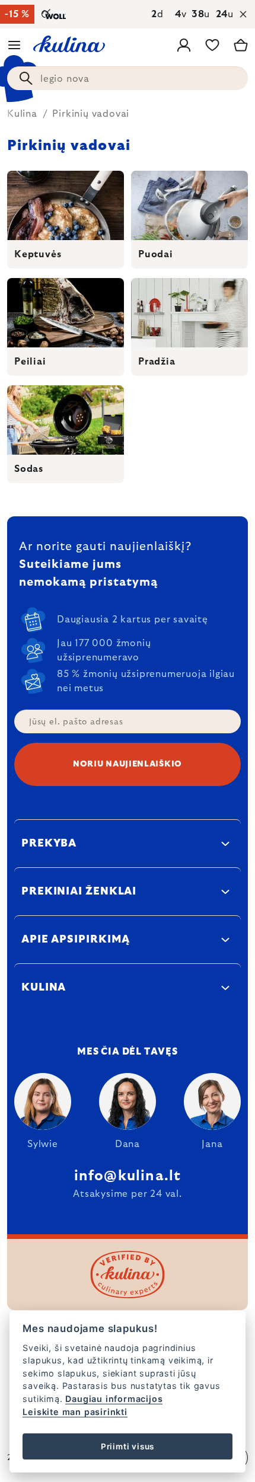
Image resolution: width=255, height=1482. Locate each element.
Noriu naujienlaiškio (127, 764)
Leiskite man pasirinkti (75, 1412)
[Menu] (14, 45)
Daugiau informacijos (113, 1399)
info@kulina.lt (127, 1176)
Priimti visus (127, 1446)
